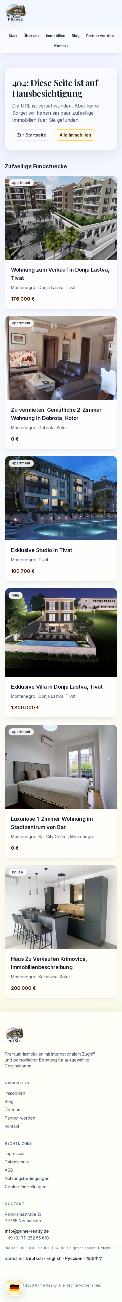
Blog (76, 35)
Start (13, 35)
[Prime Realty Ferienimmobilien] (59, 14)
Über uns (31, 35)
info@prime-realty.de (27, 1231)
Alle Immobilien (75, 134)
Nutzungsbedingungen (27, 1178)
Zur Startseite (31, 134)
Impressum (15, 1153)
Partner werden (100, 35)
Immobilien (55, 35)
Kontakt (61, 46)
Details (104, 1248)
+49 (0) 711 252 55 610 (27, 1237)
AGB (9, 1170)
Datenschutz (17, 1161)
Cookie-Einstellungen (25, 1186)
